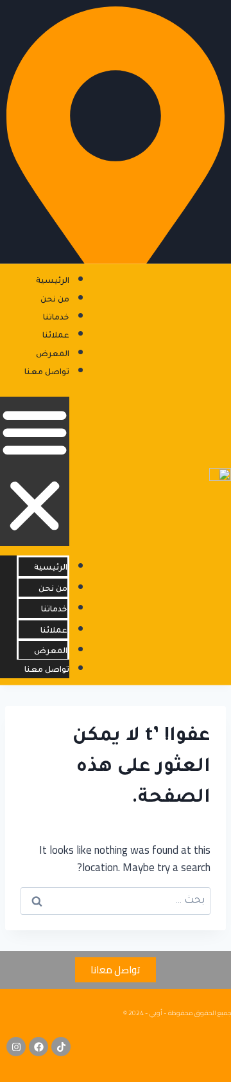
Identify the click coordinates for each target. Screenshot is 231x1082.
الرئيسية (52, 281)
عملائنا (55, 336)
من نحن (54, 300)
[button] (34, 471)
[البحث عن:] (115, 898)
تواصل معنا (46, 372)
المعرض (52, 354)
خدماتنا (56, 318)
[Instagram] (16, 1046)
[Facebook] (38, 1046)
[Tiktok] (61, 1046)
